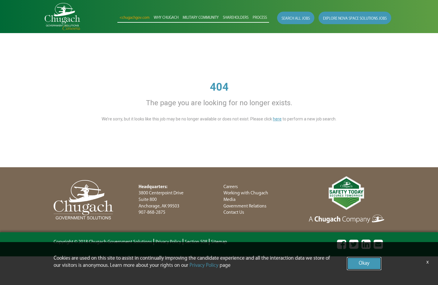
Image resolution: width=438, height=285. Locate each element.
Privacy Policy (204, 265)
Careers (230, 187)
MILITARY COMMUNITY (201, 17)
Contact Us (233, 212)
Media (229, 199)
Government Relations (244, 206)
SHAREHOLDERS (235, 17)
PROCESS (260, 17)
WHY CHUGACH (166, 17)
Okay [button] (364, 263)
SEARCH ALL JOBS (296, 18)
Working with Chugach (245, 193)
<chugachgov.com (134, 17)
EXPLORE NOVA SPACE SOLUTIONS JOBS (355, 18)
